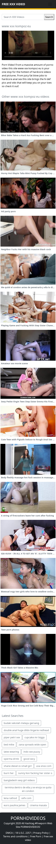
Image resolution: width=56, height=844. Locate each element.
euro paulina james (14, 805)
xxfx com (26, 798)
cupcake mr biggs (34, 737)
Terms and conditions (15, 836)
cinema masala (38, 805)
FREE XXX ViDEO (13, 4)
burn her (9, 773)
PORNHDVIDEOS (28, 818)
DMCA (9, 832)
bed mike (9, 744)
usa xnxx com (43, 766)
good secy (29, 758)
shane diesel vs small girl (18, 766)
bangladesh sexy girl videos (19, 780)
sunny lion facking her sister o (35, 773)
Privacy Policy (41, 832)
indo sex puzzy (31, 751)
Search (49, 17)
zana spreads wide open (32, 744)
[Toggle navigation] (50, 4)
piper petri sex (12, 737)
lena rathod (10, 798)
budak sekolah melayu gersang (21, 723)
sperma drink (11, 758)
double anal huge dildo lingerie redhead (26, 730)
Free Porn (35, 836)
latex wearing (11, 751)
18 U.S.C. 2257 (23, 832)
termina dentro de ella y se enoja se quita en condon (28, 789)
